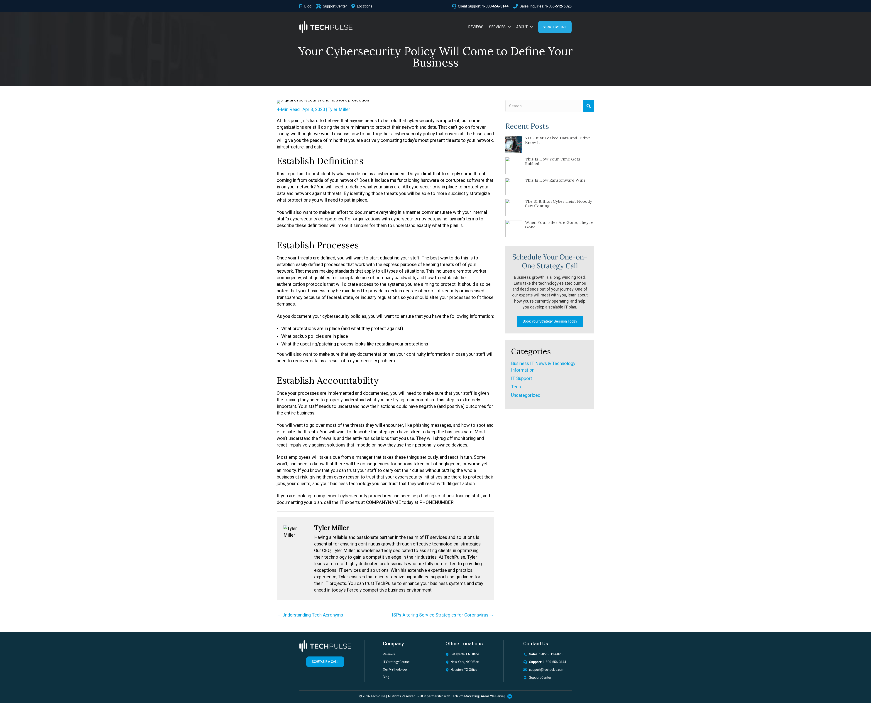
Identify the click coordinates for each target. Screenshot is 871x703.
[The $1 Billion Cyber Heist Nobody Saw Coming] (513, 207)
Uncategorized (525, 395)
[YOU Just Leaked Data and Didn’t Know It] (513, 144)
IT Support (521, 378)
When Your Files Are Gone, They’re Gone (559, 224)
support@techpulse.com (546, 669)
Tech (516, 387)
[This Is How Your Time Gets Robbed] (513, 165)
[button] (588, 106)
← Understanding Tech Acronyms (310, 615)
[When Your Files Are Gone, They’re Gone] (513, 228)
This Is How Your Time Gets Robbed (552, 161)
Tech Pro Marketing (465, 696)
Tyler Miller (339, 109)
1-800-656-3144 (554, 662)
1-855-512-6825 (551, 654)
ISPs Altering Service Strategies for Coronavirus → (443, 615)
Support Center (540, 677)
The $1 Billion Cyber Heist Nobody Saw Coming (558, 203)
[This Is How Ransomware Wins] (513, 186)
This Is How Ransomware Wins (555, 180)
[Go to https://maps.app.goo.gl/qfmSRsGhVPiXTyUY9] (468, 655)
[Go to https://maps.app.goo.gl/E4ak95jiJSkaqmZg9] (468, 671)
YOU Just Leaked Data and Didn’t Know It (557, 140)
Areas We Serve (492, 696)
